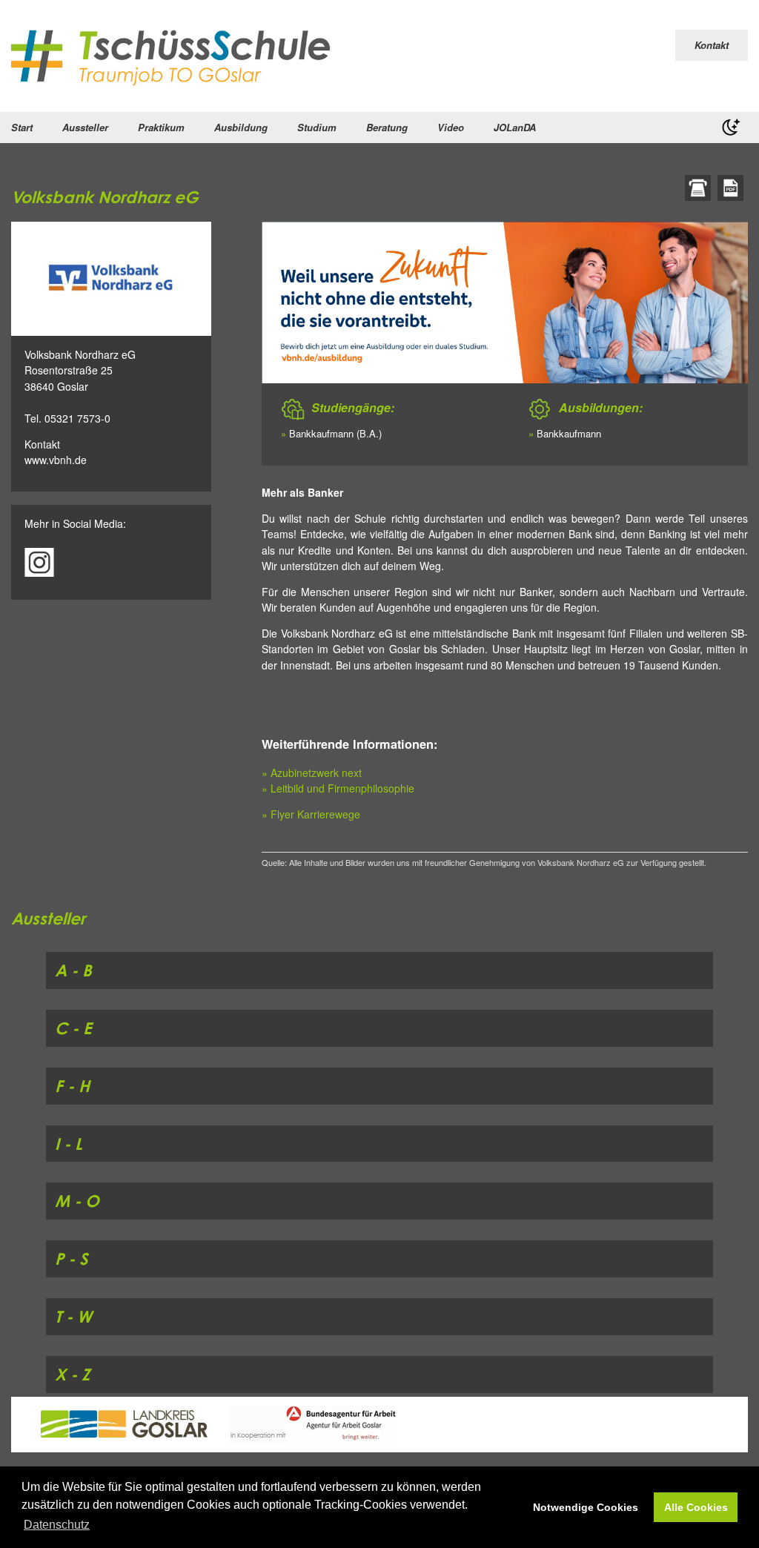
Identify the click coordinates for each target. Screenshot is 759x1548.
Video (450, 127)
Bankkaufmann (569, 433)
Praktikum (161, 127)
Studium (317, 127)
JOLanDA (515, 127)
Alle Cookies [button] (696, 1507)
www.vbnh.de (55, 459)
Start (22, 127)
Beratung (387, 127)
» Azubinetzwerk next (312, 772)
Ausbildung (241, 127)
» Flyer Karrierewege (311, 814)
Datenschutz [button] (57, 1524)
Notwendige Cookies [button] (585, 1507)
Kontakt (712, 45)
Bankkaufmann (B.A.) (335, 433)
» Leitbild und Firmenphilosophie (338, 788)
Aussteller (85, 127)
